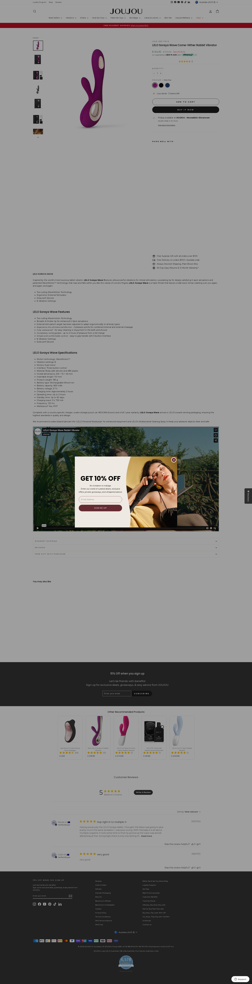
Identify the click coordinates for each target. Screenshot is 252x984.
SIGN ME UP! (100, 508)
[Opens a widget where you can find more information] (240, 979)
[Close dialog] (174, 460)
